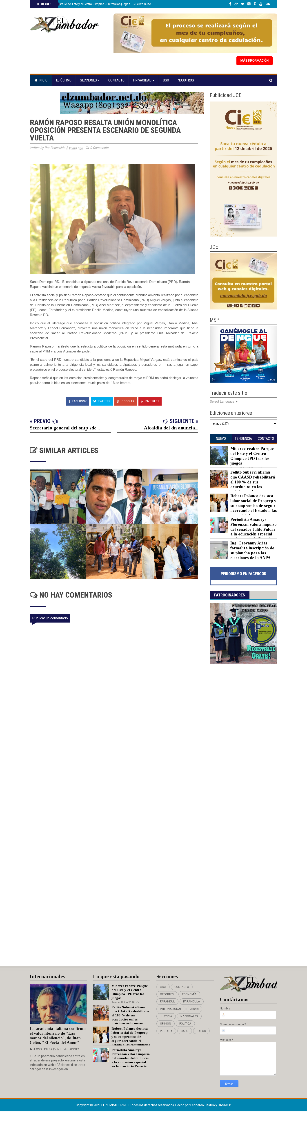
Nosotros (186, 80)
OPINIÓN (165, 1023)
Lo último (63, 80)
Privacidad (142, 80)
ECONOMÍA (189, 994)
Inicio (42, 80)
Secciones (89, 80)
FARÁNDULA (191, 1001)
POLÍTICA (185, 1023)
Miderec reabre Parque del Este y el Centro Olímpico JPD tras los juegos (83, 4)
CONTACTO (181, 987)
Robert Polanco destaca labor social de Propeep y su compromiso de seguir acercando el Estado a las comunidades (253, 505)
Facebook (79, 401)
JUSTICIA (166, 1016)
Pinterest (151, 401)
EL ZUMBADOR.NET (115, 1105)
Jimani (194, 1009)
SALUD (201, 1031)
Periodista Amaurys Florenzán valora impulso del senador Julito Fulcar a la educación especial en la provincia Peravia (253, 529)
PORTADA (166, 1031)
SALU (184, 1031)
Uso (166, 80)
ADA (163, 987)
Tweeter (103, 401)
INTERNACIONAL (171, 1009)
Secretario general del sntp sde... (65, 428)
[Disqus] (117, 779)
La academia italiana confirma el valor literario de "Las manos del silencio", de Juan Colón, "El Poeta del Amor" (58, 1035)
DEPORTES (167, 994)
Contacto (116, 80)
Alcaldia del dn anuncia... (171, 428)
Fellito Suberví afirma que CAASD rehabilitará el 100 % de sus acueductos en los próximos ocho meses (252, 482)
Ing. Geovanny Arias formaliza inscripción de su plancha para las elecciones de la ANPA (252, 550)
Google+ (127, 401)
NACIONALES (189, 1016)
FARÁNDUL (167, 1001)
